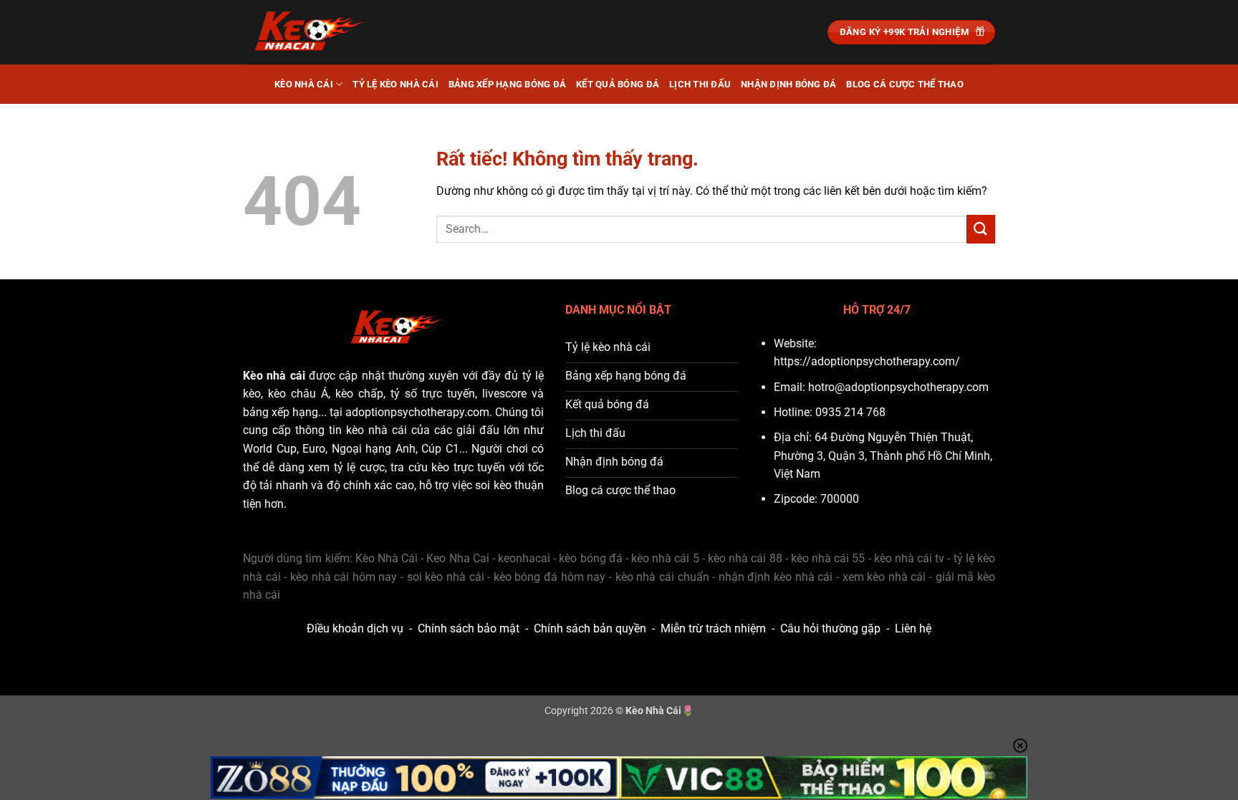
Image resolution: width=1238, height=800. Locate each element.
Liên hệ (913, 628)
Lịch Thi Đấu (700, 84)
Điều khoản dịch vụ (355, 628)
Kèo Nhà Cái (303, 84)
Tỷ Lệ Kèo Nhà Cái (395, 84)
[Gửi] (980, 229)
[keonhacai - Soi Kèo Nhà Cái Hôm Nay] (314, 32)
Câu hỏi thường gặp (830, 628)
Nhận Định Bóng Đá (788, 84)
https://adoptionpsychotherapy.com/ (867, 361)
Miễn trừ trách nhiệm (713, 628)
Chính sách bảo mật (468, 628)
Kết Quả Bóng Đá (617, 84)
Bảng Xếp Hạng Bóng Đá (507, 84)
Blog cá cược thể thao (904, 84)
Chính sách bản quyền (590, 628)
